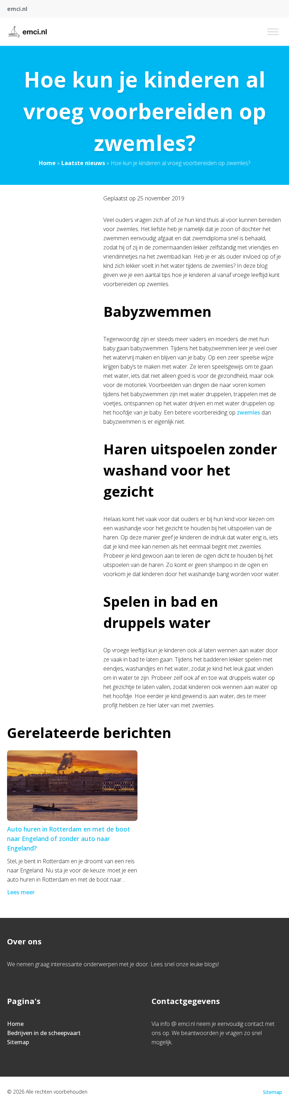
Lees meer (21, 892)
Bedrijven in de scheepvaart (44, 1033)
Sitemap (18, 1042)
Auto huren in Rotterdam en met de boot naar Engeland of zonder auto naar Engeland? (68, 838)
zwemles (248, 412)
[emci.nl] (27, 32)
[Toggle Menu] (272, 31)
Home (47, 163)
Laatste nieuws (83, 163)
